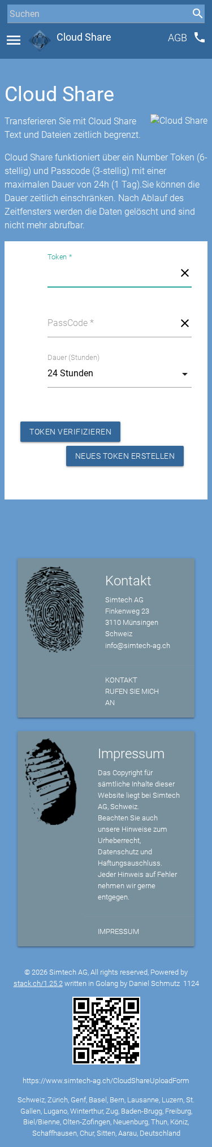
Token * (59, 257)
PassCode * (70, 323)
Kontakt (121, 680)
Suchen (19, 35)
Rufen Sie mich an (132, 697)
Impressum (118, 931)
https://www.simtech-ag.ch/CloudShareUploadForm (106, 1080)
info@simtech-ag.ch (137, 645)
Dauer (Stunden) (73, 357)
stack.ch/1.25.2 (38, 983)
